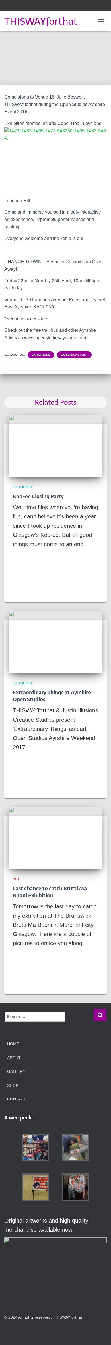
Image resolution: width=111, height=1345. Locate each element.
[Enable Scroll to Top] (99, 1334)
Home (13, 1044)
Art (16, 879)
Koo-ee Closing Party (38, 496)
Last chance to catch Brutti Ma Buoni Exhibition (50, 892)
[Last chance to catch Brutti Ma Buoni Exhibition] (55, 837)
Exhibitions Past (74, 354)
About (14, 1058)
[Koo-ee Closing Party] (55, 445)
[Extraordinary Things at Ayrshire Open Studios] (55, 641)
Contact (16, 1099)
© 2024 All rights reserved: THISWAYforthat (43, 1317)
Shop (12, 1085)
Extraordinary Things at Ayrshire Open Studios (52, 696)
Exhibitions (41, 354)
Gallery (16, 1071)
